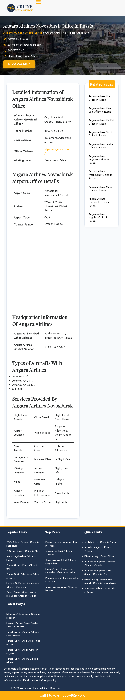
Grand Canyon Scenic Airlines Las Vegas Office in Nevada (22, 594)
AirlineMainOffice (12, 33)
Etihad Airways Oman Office (99, 556)
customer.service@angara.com (24, 45)
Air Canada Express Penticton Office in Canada (99, 563)
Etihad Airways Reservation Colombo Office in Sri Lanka (60, 570)
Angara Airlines (33, 33)
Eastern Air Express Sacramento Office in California (23, 585)
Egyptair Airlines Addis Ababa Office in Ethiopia (22, 624)
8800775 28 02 (17, 50)
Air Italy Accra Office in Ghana (100, 542)
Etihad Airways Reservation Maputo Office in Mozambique (100, 581)
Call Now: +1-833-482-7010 (62, 695)
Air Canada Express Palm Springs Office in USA (97, 572)
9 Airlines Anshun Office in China (23, 551)
